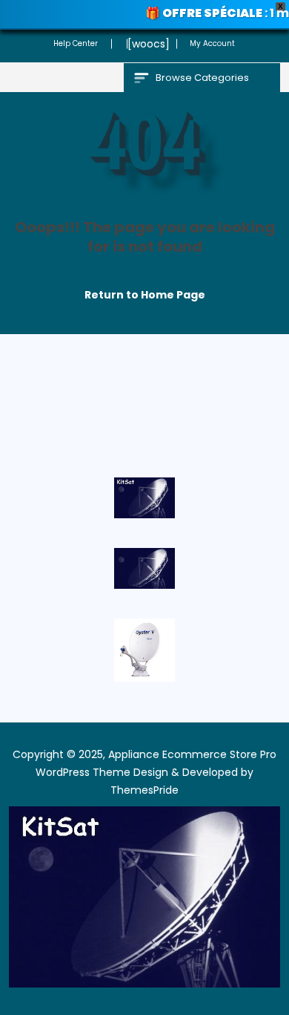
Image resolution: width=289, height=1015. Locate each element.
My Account (212, 43)
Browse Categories (202, 78)
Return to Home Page (138, 291)
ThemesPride (144, 790)
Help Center (75, 43)
